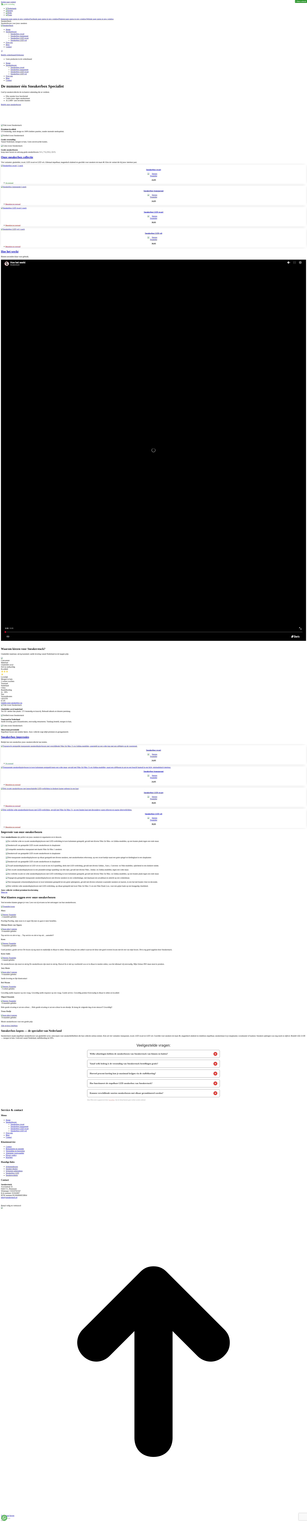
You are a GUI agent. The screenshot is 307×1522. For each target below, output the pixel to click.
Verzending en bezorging (15, 1151)
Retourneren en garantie (15, 1149)
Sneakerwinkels (12, 1175)
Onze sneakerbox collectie (17, 157)
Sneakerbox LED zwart (153, 212)
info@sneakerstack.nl (9, 1197)
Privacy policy (11, 1155)
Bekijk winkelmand (8, 55)
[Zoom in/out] (9, 1518)
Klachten (9, 1157)
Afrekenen (20, 55)
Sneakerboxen (11, 1122)
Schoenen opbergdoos (14, 1171)
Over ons (9, 1133)
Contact (9, 1137)
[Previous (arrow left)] (2, 1520)
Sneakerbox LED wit (153, 233)
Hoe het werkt (9, 251)
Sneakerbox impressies (15, 737)
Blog (7, 1135)
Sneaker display (12, 1169)
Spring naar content (8, 2)
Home (8, 1120)
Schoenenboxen (12, 1167)
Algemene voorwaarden (15, 1153)
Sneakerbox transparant (153, 191)
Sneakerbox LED (12, 1173)
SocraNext (112, 1100)
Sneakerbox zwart (153, 170)
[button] (215, 1054)
